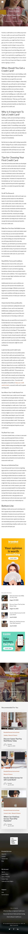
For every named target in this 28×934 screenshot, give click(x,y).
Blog (3, 861)
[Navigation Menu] (26, 2)
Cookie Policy (5, 879)
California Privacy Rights (7, 881)
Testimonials (5, 858)
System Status (5, 894)
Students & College (14, 11)
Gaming (6, 735)
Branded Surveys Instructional (11, 732)
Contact (4, 856)
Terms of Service (6, 876)
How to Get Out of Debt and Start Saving (14, 914)
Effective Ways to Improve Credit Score (14, 911)
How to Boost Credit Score (14, 917)
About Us (4, 854)
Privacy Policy (5, 874)
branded (8, 21)
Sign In (3, 872)
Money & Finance (14, 8)
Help (3, 892)
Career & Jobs (7, 813)
